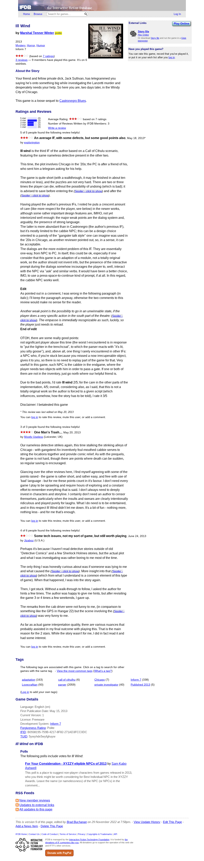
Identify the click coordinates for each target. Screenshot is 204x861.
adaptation (28, 679)
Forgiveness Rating (33, 728)
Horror (31, 45)
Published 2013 (140, 684)
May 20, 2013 (72, 432)
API (115, 834)
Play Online (181, 23)
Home (26, 14)
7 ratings (48, 56)
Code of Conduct (49, 834)
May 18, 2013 (136, 138)
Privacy (81, 834)
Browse (38, 14)
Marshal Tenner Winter (37, 33)
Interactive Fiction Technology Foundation (89, 839)
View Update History (147, 822)
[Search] (86, 14)
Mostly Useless (33, 436)
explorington (32, 142)
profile (58, 33)
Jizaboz (29, 540)
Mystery (20, 45)
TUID (23, 736)
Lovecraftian (29, 684)
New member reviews (34, 800)
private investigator (106, 684)
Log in (25, 692)
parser (62, 684)
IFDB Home (21, 834)
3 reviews (21, 59)
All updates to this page (35, 809)
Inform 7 (136, 679)
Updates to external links (36, 805)
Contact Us (34, 834)
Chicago (99, 679)
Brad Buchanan (77, 822)
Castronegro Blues (72, 100)
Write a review (57, 127)
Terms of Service (68, 834)
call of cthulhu (67, 679)
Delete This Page (52, 826)
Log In (177, 14)
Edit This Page (172, 822)
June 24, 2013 (137, 536)
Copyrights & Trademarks (99, 834)
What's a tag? (103, 670)
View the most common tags (74, 670)
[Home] (102, 5)
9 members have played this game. (54, 59)
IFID (23, 732)
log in (172, 57)
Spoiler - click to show (88, 191)
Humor (40, 45)
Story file (155, 38)
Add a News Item (27, 826)
